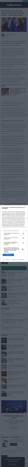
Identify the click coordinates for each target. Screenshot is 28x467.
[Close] (25, 207)
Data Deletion (6, 259)
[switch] (23, 233)
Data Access (14, 259)
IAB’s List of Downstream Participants (15, 226)
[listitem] (14, 230)
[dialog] (14, 233)
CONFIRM (8, 254)
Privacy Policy (21, 259)
